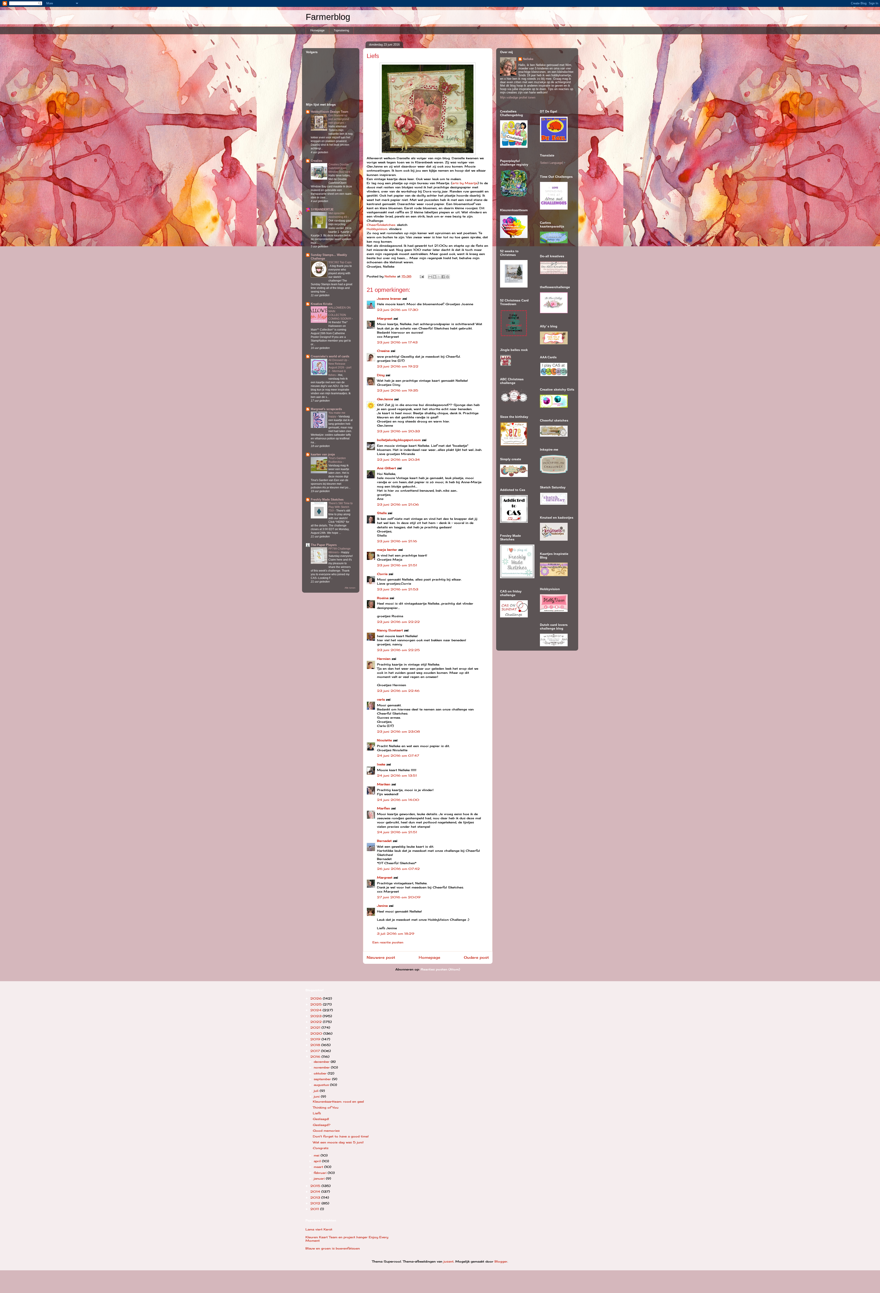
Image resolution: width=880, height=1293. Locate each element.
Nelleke (528, 59)
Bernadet (384, 841)
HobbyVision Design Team (329, 111)
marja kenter (387, 549)
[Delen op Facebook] (443, 276)
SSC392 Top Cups (340, 262)
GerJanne (385, 399)
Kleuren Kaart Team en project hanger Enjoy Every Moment (346, 1239)
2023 (316, 1016)
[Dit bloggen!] (434, 276)
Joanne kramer (389, 298)
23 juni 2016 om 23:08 (398, 731)
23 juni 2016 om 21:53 (397, 589)
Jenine (382, 905)
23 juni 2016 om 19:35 (397, 390)
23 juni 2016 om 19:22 (397, 366)
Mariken (383, 784)
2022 (316, 1022)
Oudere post (476, 957)
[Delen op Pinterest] (447, 276)
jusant (448, 1261)
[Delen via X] (439, 276)
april (318, 1161)
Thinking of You (325, 1107)
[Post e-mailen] (421, 276)
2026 (316, 998)
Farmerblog (328, 17)
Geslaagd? (321, 1125)
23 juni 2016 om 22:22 (398, 622)
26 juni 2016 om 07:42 (398, 869)
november (322, 1067)
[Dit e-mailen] (430, 276)
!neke (381, 764)
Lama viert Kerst (318, 1229)
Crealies (316, 160)
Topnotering (341, 30)
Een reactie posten (387, 942)
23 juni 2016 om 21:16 (397, 541)
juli (317, 1091)
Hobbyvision (377, 229)
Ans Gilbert (387, 468)
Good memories (326, 1130)
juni (317, 1096)
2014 (315, 1191)
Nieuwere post (381, 957)
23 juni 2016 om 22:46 (398, 691)
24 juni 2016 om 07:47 (398, 755)
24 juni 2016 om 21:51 (397, 832)
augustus (322, 1085)
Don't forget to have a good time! (341, 1136)
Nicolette (384, 740)
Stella (382, 513)
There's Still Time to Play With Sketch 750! (340, 507)
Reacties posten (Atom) (440, 969)
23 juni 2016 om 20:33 (398, 431)
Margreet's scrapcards (326, 409)
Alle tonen (350, 587)
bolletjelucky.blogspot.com (399, 440)
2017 (315, 1051)
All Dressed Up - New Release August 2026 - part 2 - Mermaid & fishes (339, 367)
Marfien (383, 808)
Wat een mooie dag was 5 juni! (338, 1142)
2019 (316, 1039)
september (323, 1079)
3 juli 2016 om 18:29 (395, 933)
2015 (316, 1186)
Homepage (317, 30)
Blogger (501, 1261)
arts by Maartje (465, 183)
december (322, 1061)
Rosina (382, 598)
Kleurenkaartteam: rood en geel (338, 1101)
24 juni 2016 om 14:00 (398, 800)
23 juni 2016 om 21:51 (397, 565)
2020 (316, 1033)
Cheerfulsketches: (381, 225)
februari (321, 1173)
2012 (316, 1203)
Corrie (382, 574)
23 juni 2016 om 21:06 (398, 504)
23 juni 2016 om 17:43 (397, 342)
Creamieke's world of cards (330, 356)
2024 (316, 1010)
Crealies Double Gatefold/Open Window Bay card (339, 168)
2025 (316, 1004)
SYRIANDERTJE (322, 209)
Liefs (317, 1113)
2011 (315, 1209)
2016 (316, 1056)
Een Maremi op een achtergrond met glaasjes (338, 119)
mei (317, 1155)
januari (320, 1178)
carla (381, 699)
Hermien (383, 658)
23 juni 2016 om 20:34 (398, 459)
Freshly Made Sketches (327, 499)
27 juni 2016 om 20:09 (399, 897)
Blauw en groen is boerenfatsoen (332, 1248)
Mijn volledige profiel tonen (517, 97)
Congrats (320, 1148)
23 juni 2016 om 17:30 (397, 310)
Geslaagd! (321, 1119)
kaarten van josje (323, 454)
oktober (321, 1073)
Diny (381, 375)
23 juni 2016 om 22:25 (398, 650)
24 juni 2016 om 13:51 (397, 775)
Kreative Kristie (321, 304)
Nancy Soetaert (390, 630)
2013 (315, 1197)
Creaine (383, 351)
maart (319, 1167)
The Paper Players (324, 545)
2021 (316, 1027)
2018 (315, 1045)
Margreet (384, 318)
